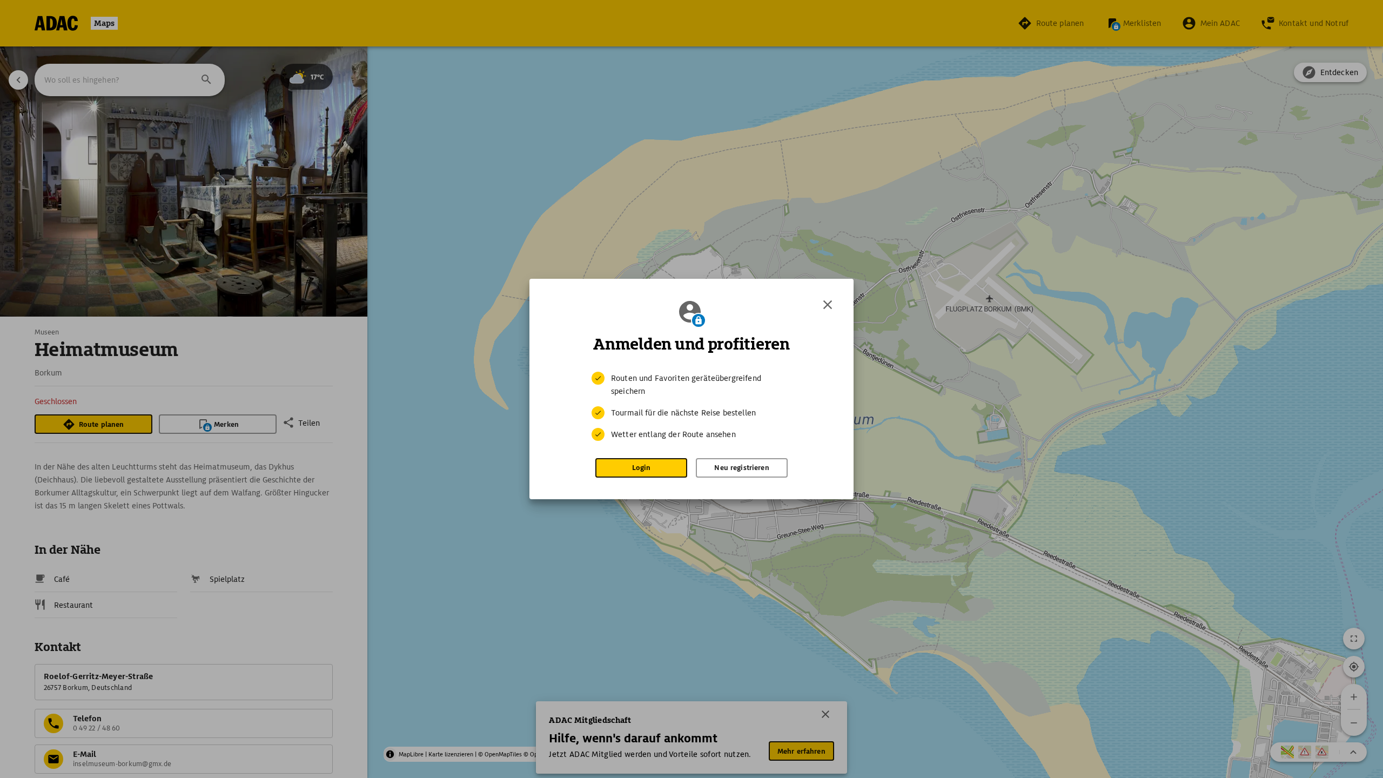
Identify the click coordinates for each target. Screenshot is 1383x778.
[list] (691, 406)
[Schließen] (828, 305)
